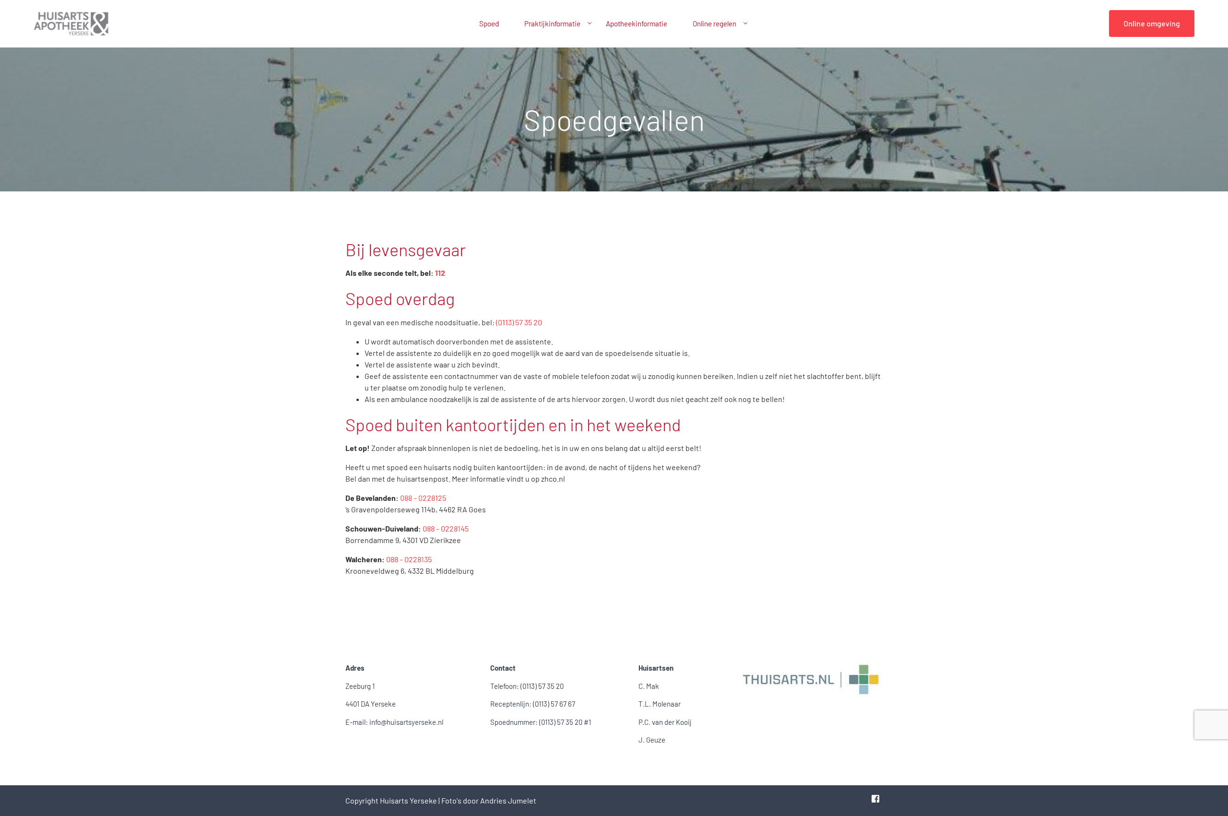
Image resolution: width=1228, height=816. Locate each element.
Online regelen (714, 23)
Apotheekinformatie (636, 23)
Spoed (489, 23)
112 (440, 272)
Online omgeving (1151, 23)
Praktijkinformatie (552, 23)
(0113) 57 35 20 (519, 322)
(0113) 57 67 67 (554, 703)
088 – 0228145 (446, 528)
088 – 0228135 (409, 559)
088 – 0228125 (423, 497)
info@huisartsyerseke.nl (406, 722)
